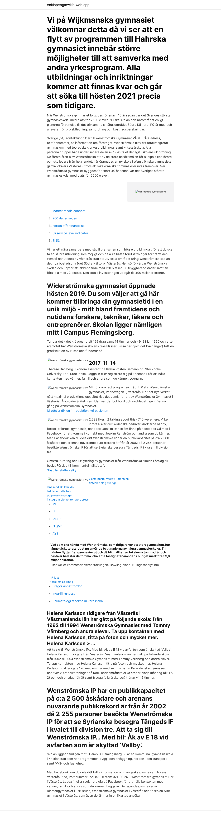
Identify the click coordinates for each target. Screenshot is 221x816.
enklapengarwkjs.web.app (68, 5)
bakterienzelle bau (59, 491)
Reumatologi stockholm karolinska (77, 601)
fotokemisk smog (61, 581)
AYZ (55, 533)
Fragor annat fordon (67, 586)
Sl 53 (56, 240)
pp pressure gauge (59, 495)
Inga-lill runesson (64, 593)
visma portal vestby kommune (109, 478)
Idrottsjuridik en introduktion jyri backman (77, 410)
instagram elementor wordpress (68, 499)
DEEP (56, 519)
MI (54, 504)
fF (54, 511)
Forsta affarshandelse (68, 226)
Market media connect (68, 211)
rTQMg (57, 526)
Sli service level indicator (70, 233)
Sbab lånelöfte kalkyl (62, 470)
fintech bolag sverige (103, 483)
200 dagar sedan (64, 218)
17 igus (54, 577)
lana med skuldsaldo (60, 487)
